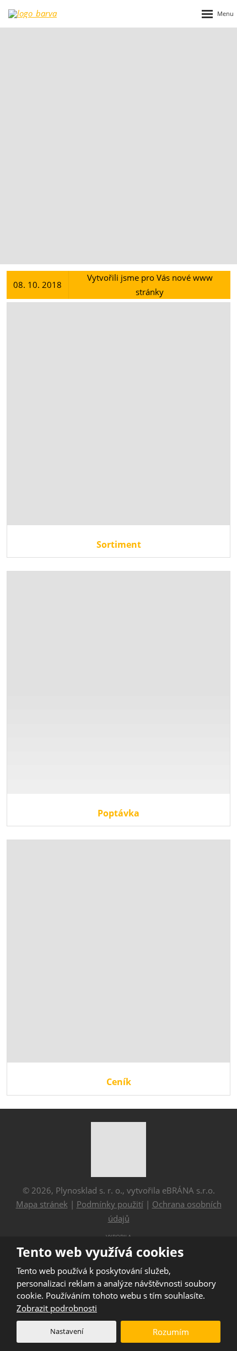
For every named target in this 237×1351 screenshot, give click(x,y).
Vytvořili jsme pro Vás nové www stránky (150, 284)
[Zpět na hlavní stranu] (49, 13)
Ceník (118, 1082)
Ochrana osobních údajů (165, 1211)
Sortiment (118, 544)
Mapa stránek (42, 1204)
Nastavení (66, 1331)
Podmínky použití (110, 1204)
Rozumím (171, 1331)
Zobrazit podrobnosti (57, 1308)
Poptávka (118, 813)
